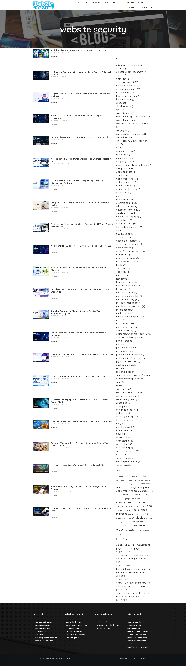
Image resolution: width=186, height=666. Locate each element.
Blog (149, 3)
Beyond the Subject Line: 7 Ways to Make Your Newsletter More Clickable (133, 572)
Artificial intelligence (126, 89)
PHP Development (72, 628)
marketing (121, 502)
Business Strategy (125, 99)
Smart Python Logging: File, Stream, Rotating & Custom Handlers (81, 137)
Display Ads (122, 192)
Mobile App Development (128, 306)
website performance (136, 530)
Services (95, 3)
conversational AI (137, 484)
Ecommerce (122, 199)
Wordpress (121, 465)
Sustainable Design (125, 409)
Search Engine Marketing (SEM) (132, 375)
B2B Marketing (123, 92)
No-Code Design (124, 323)
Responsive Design (125, 371)
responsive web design (138, 506)
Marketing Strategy (126, 299)
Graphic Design (123, 254)
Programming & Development (131, 358)
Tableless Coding (41, 631)
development (143, 487)
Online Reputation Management (132, 334)
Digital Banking (123, 175)
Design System (123, 161)
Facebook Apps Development (137, 635)
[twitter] (86, 658)
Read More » (55, 56)
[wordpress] (98, 658)
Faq (120, 3)
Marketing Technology (127, 302)
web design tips (124, 447)
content (119, 480)
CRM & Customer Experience (130, 134)
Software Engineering (127, 399)
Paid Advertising (124, 340)
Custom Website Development (76, 625)
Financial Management (127, 227)
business (147, 476)
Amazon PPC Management (129, 71)
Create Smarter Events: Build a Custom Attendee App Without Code (82, 354)
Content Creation (124, 113)
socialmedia (130, 510)
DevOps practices (124, 168)
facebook (143, 495)
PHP (118, 344)
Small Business (121, 510)
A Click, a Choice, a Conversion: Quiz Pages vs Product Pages (79, 50)
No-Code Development (127, 327)
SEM (118, 382)
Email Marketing (124, 213)
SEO (118, 385)
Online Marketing (124, 330)
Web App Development (74, 631)
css (128, 487)
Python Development (126, 361)
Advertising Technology (127, 65)
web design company (134, 522)
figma (149, 495)
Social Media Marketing (128, 392)
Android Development (104, 622)
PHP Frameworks (124, 347)
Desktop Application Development (133, 165)
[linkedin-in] (94, 658)
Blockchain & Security (127, 96)
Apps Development (125, 85)
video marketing (128, 518)
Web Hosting (122, 454)
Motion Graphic (124, 313)
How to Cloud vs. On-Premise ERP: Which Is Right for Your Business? (82, 421)
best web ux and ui (135, 476)
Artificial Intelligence (121, 476)
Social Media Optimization (136, 641)
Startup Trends (123, 406)
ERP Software (122, 220)
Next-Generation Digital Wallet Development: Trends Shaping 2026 (81, 246)
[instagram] (102, 658)
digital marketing (124, 491)
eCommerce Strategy (126, 202)
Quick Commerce (124, 365)
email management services (137, 631)
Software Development (127, 396)
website (121, 529)
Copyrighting (122, 130)
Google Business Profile (128, 244)
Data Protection (124, 158)
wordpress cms (126, 534)
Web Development (125, 451)
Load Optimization (125, 282)
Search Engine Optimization (129, 378)
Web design (141, 517)
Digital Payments (124, 182)
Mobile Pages (123, 309)
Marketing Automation (127, 296)
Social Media (122, 389)
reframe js (121, 368)
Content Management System (131, 116)
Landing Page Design (42, 625)
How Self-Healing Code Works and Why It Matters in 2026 (77, 465)
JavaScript (137, 499)
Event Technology (125, 223)
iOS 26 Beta (121, 268)
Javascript (121, 275)
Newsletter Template (42, 628)
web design (39, 614)
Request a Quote (135, 3)
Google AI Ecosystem (126, 240)
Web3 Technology (124, 458)
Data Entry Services (134, 625)
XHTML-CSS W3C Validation (44, 641)
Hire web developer (125, 261)
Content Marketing (125, 120)
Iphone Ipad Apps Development (107, 625)
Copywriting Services (134, 622)
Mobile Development (104, 628)
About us (82, 3)
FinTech (119, 230)
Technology (122, 413)
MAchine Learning (125, 292)
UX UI (118, 434)
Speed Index (122, 402)
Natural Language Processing (130, 316)
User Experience (124, 430)
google (127, 499)
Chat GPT (120, 103)
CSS (117, 144)
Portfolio (110, 3)
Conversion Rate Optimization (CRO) (133, 123)
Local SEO (144, 499)
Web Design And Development (46, 638)
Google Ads (122, 237)
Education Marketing (126, 206)
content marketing (125, 484)
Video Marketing (124, 437)
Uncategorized (123, 427)
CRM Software (123, 137)
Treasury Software (125, 420)
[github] (90, 658)
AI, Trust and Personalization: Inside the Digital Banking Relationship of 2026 (133, 558)
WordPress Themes (139, 534)
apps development (104, 614)
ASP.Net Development (73, 622)
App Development (125, 82)
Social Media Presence (135, 644)
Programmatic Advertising (129, 354)
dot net (119, 196)
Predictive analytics (123, 506)
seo (149, 506)
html (132, 499)
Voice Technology (124, 440)
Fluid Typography (124, 234)
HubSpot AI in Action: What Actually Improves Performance (78, 376)
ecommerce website (131, 494)
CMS (118, 109)
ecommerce (140, 491)
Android (120, 75)
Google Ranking (124, 247)
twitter (129, 514)
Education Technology (127, 209)
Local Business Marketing (128, 285)
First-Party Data (120, 499)
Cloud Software (123, 106)
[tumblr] (106, 658)
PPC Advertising (124, 351)
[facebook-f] (82, 658)
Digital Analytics (124, 171)
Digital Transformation (127, 189)
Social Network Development (137, 647)
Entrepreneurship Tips (127, 216)
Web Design (122, 444)
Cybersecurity (123, 154)
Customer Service (124, 151)
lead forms (121, 278)
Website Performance (126, 461)
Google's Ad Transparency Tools (132, 251)
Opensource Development (129, 337)
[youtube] (110, 658)
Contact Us (146, 8)
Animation (121, 78)
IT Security (121, 271)
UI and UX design (138, 514)
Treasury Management (127, 416)
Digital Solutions (124, 185)
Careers (132, 8)
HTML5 (119, 265)
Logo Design (122, 289)
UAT (118, 423)
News (118, 320)
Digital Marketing (124, 178)
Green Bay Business (126, 258)
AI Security (121, 68)
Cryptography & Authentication (131, 140)
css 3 (118, 147)
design (133, 487)
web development (73, 614)
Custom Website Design (43, 622)
